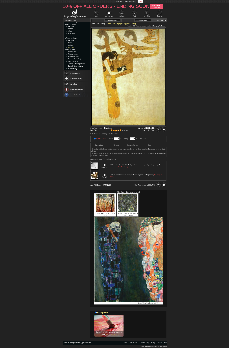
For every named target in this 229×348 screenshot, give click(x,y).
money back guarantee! (76, 89)
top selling (73, 84)
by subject (147, 16)
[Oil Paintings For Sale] (74, 18)
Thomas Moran (73, 54)
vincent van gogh (73, 56)
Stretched (104, 167)
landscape (71, 26)
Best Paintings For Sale (72, 343)
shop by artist (70, 49)
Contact (159, 343)
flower (70, 43)
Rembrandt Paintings (74, 59)
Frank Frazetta (72, 68)
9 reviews (125, 130)
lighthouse (71, 33)
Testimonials (133, 343)
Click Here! (111, 334)
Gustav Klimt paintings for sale (130, 192)
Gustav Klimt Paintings (98, 24)
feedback (121, 16)
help (165, 343)
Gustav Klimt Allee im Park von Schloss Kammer (128, 214)
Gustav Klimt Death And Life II (148, 303)
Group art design (71, 38)
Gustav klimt (72, 52)
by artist (159, 16)
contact (160, 20)
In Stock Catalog (76, 79)
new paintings (75, 73)
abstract (70, 29)
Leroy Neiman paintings (75, 66)
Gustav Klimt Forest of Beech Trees (105, 214)
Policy (153, 343)
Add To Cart (149, 130)
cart (96, 16)
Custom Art (118, 1)
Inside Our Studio (129, 1)
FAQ (134, 16)
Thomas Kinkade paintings (76, 64)
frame (125, 343)
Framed (104, 177)
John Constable (73, 61)
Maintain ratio (101, 139)
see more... (71, 36)
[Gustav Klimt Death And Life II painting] (147, 301)
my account (109, 16)
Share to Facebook (76, 95)
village (70, 31)
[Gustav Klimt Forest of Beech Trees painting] (105, 212)
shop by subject (71, 24)
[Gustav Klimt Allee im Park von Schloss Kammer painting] (127, 212)
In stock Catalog (144, 343)
